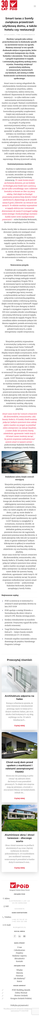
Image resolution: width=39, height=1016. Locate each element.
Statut (19, 981)
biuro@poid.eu (19, 927)
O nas (19, 947)
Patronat (19, 976)
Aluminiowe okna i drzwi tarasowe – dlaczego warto (19, 838)
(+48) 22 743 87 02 (19, 919)
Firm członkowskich (25, 34)
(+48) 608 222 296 (19, 921)
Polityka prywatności (19, 1005)
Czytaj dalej (19, 726)
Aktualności (9, 34)
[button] (35, 6)
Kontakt (19, 961)
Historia (19, 973)
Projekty (19, 953)
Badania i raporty (19, 956)
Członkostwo (19, 950)
